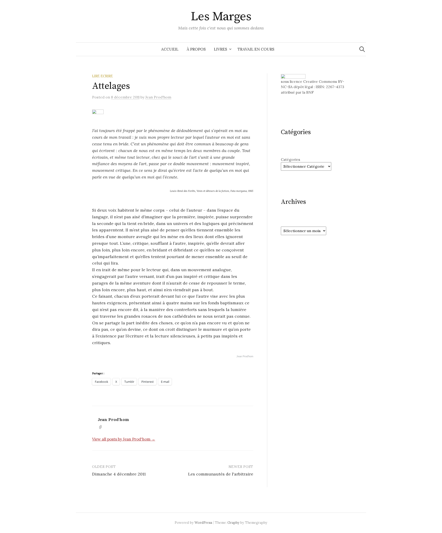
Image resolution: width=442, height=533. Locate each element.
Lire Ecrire (102, 76)
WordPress (203, 522)
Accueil (169, 49)
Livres (220, 49)
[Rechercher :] (362, 49)
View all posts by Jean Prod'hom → (123, 439)
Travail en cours (256, 49)
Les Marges (221, 16)
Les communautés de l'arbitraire (220, 474)
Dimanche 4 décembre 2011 (119, 474)
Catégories (290, 159)
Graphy (233, 522)
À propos (196, 49)
